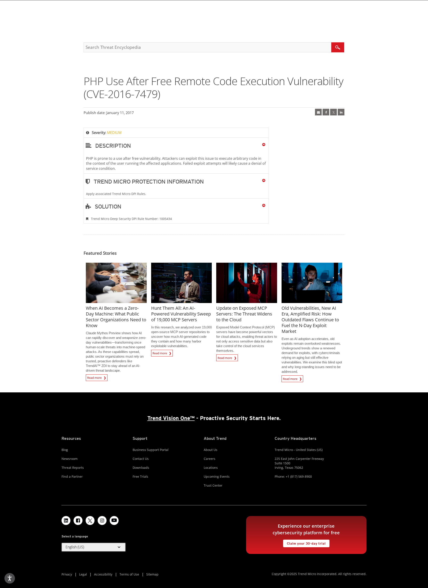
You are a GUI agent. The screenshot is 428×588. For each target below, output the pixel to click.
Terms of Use (129, 574)
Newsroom (70, 459)
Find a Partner (72, 476)
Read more (95, 377)
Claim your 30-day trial (304, 542)
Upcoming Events (217, 476)
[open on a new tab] (90, 520)
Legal (83, 574)
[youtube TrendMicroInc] (114, 520)
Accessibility (103, 574)
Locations (211, 467)
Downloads (141, 467)
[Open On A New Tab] (333, 112)
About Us (210, 450)
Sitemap (152, 574)
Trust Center (213, 485)
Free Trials (140, 476)
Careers (209, 459)
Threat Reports (73, 467)
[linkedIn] (341, 112)
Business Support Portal (151, 450)
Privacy (67, 574)
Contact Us (141, 459)
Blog (65, 450)
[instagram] (102, 520)
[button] (176, 145)
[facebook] (326, 112)
